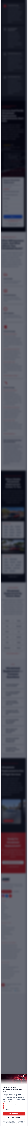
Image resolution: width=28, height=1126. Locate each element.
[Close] (24, 1076)
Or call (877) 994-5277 (14, 1118)
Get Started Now (14, 1113)
